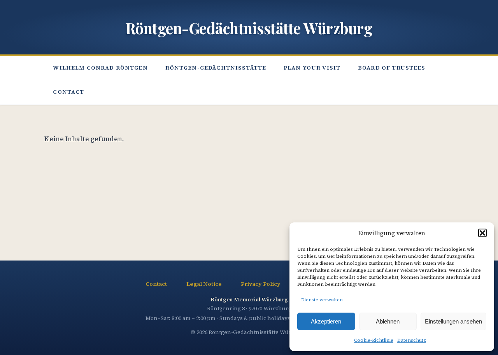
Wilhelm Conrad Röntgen (100, 67)
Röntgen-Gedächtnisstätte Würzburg (249, 28)
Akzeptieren (326, 321)
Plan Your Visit (312, 67)
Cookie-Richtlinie (373, 340)
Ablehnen (388, 321)
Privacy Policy (261, 284)
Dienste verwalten (322, 300)
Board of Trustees (392, 67)
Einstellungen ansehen (453, 321)
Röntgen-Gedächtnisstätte (216, 67)
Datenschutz (411, 340)
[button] (482, 233)
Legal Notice (204, 284)
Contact (68, 92)
